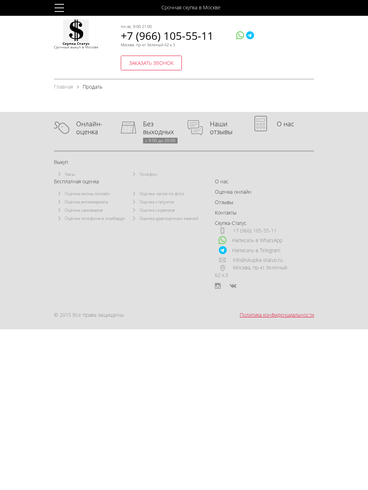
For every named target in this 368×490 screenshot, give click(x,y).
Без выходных (159, 128)
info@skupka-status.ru (258, 259)
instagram (218, 286)
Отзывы (224, 202)
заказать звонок (151, 63)
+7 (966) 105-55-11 (167, 35)
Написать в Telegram (256, 250)
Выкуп (61, 162)
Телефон (148, 174)
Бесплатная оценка (76, 181)
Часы (70, 174)
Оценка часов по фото (161, 193)
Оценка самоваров (84, 210)
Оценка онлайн (233, 191)
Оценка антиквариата (86, 202)
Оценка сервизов (157, 210)
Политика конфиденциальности (277, 314)
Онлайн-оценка (89, 128)
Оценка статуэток (156, 202)
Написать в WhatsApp (257, 240)
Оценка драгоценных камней (168, 218)
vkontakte (233, 286)
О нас (285, 124)
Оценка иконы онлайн (87, 193)
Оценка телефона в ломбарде (95, 218)
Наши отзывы (221, 128)
